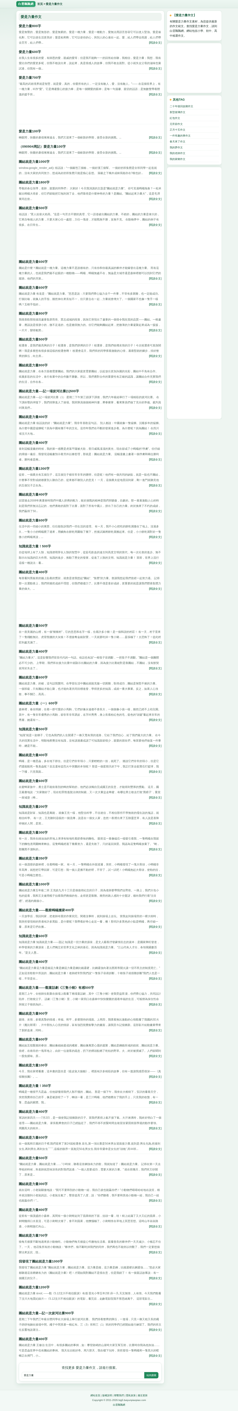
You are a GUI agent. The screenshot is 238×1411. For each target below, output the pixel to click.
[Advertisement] (90, 113)
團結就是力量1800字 (34, 182)
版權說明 (107, 1395)
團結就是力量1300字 (34, 468)
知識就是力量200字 (33, 806)
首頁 (40, 3)
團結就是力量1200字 (34, 1287)
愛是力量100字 (30, 131)
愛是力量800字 (30, 26)
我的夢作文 (176, 147)
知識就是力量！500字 (35, 546)
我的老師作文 (177, 153)
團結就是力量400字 (33, 417)
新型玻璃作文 (177, 112)
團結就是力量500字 (33, 208)
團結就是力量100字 (33, 1065)
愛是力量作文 (54, 3)
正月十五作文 (177, 129)
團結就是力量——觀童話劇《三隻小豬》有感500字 (56, 987)
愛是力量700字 (30, 77)
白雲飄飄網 (119, 1404)
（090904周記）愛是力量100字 (42, 146)
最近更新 (143, 1395)
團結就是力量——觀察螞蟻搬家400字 (46, 910)
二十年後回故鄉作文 (181, 106)
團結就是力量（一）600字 (38, 703)
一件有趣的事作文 (180, 135)
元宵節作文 (176, 123)
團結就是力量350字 (33, 858)
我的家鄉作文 (177, 159)
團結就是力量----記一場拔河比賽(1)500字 (49, 391)
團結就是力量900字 (33, 1013)
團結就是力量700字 (33, 1235)
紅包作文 (175, 118)
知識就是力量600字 (33, 936)
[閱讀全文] (155, 42)
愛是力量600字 (30, 52)
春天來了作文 (177, 141)
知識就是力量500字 (33, 729)
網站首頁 (95, 1395)
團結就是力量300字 (33, 832)
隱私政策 (131, 1395)
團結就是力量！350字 (35, 1086)
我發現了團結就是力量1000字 (41, 1261)
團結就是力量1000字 (34, 161)
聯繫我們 (119, 1395)
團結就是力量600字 (33, 262)
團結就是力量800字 (33, 313)
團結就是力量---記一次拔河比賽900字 (46, 1313)
